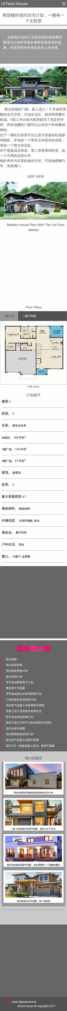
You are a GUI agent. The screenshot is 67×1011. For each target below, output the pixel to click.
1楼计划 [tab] (9, 316)
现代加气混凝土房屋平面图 (22, 740)
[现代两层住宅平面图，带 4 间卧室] (33, 885)
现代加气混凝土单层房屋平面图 (25, 705)
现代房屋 (11, 659)
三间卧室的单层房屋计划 (21, 699)
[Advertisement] (33, 270)
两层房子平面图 (15, 688)
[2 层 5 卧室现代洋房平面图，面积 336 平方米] (33, 813)
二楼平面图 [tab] (29, 316)
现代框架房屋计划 (17, 670)
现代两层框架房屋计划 (19, 734)
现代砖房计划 (14, 676)
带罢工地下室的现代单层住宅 (24, 711)
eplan (36, 386)
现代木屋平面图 (15, 728)
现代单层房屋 (14, 665)
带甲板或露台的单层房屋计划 (24, 693)
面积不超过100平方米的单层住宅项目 (29, 722)
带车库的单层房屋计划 (19, 717)
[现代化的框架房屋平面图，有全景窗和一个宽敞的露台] (33, 849)
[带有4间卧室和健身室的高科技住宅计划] (33, 776)
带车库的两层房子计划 (19, 682)
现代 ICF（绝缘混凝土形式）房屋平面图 (30, 745)
